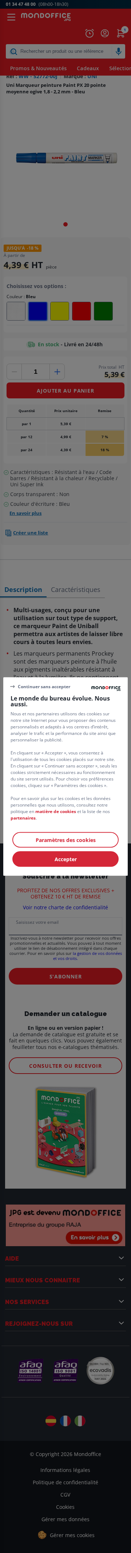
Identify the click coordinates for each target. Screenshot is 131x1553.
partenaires (23, 818)
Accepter (66, 859)
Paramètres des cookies (66, 840)
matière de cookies (55, 811)
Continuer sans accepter (44, 686)
